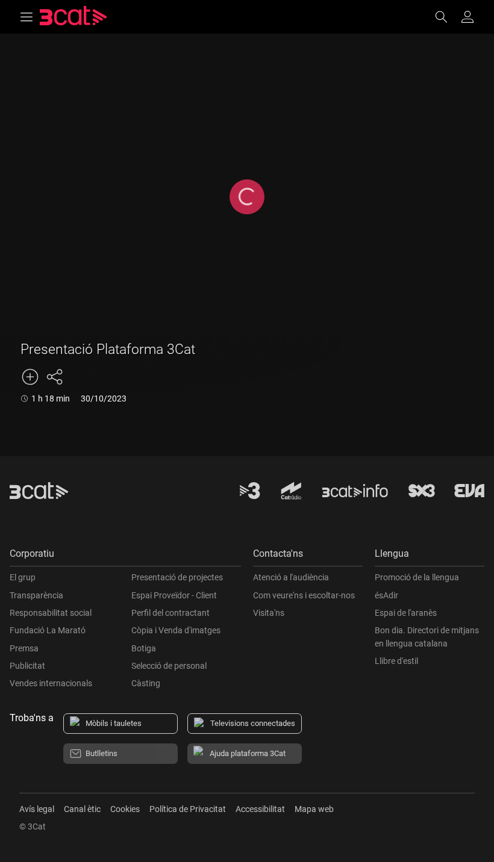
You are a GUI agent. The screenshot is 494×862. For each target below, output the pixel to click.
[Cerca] (447, 17)
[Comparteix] (54, 376)
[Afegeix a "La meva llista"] (30, 376)
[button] (125, 556)
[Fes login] (467, 17)
